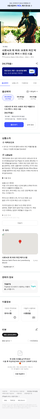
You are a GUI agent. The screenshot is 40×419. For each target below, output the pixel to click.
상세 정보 (30, 125)
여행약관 (19, 393)
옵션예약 (5, 83)
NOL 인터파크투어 (10, 335)
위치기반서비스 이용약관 (17, 391)
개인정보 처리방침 (32, 391)
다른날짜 (32, 91)
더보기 (20, 223)
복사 (36, 260)
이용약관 (4, 391)
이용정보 (25, 83)
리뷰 (35, 83)
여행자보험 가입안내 (8, 393)
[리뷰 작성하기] (36, 329)
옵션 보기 (14, 125)
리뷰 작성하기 (20, 374)
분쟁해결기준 (28, 393)
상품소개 (15, 83)
